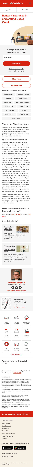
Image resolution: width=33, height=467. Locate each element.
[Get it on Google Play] (20, 448)
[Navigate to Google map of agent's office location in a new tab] (20, 287)
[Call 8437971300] (12, 287)
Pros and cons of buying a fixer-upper (9, 228)
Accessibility (5, 428)
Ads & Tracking (6, 423)
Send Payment (16, 85)
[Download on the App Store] (7, 448)
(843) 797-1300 (15, 214)
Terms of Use (5, 431)
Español (4, 3)
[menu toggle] (30, 3)
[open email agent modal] (16, 288)
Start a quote (16, 64)
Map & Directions (20, 307)
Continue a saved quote (16, 69)
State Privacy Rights (7, 436)
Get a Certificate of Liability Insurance (16, 290)
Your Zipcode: (8, 57)
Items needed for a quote (16, 71)
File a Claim (16, 79)
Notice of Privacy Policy (8, 433)
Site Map (4, 438)
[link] (16, 3)
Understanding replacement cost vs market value (9, 248)
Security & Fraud (6, 426)
